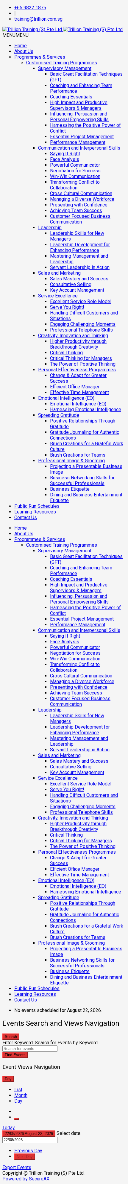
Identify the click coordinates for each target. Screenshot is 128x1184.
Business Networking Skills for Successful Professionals (82, 480)
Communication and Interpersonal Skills (79, 148)
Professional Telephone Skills (81, 330)
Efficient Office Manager (74, 387)
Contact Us (25, 517)
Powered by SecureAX (25, 1179)
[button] (15, 35)
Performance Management (77, 142)
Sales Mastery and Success (79, 279)
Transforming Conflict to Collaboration (75, 185)
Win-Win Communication (75, 176)
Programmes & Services (39, 57)
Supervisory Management (64, 68)
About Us (23, 51)
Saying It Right (65, 153)
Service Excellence (58, 296)
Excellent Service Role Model (80, 301)
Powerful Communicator (75, 165)
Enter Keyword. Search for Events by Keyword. (50, 1042)
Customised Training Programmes (61, 63)
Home (20, 45)
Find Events (15, 1055)
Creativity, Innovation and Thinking (73, 335)
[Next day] (16, 1119)
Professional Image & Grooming (71, 460)
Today (8, 1127)
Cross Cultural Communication (81, 193)
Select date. (69, 1133)
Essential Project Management (82, 136)
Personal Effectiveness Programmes (77, 370)
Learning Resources (35, 512)
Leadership (50, 227)
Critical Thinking (66, 352)
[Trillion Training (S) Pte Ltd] (62, 29)
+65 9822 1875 (30, 7)
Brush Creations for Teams (77, 455)
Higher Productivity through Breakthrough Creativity (78, 344)
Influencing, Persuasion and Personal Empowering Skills (79, 116)
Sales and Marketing (59, 273)
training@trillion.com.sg (38, 19)
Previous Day (28, 1150)
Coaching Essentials (71, 97)
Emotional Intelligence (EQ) (66, 398)
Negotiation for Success (75, 171)
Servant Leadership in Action (80, 267)
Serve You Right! (67, 307)
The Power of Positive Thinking (82, 364)
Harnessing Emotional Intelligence (85, 409)
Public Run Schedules (37, 506)
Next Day (25, 1156)
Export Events (16, 1167)
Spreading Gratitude (58, 415)
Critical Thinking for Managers (81, 358)
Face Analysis (64, 159)
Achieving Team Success (76, 210)
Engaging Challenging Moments (82, 324)
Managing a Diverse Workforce (82, 199)
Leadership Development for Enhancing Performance (80, 247)
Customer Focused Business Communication (80, 219)
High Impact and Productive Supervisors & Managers (78, 105)
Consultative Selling (70, 284)
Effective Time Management (79, 392)
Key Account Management (77, 290)
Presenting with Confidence (78, 205)
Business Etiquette (70, 489)
